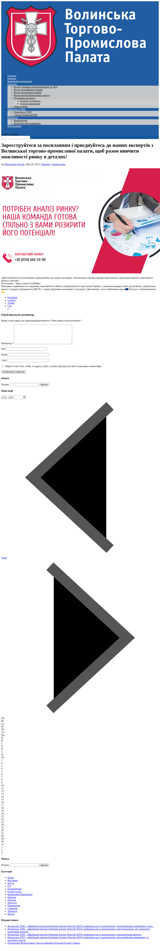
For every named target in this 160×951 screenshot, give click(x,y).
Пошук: (5, 384)
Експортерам (14, 888)
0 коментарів (58, 164)
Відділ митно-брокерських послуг (32, 95)
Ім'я (3, 348)
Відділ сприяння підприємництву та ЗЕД (36, 87)
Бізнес (11, 877)
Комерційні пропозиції (20, 81)
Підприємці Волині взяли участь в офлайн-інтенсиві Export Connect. (44, 943)
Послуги (12, 84)
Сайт (4, 360)
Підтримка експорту (24, 98)
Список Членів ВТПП (25, 115)
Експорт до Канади (30, 101)
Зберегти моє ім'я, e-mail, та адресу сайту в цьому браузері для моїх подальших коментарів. (53, 366)
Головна (12, 75)
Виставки (13, 880)
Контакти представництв (27, 123)
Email (4, 354)
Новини (12, 78)
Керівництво (20, 120)
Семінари (13, 908)
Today (4, 558)
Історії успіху (15, 891)
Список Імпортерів (30, 103)
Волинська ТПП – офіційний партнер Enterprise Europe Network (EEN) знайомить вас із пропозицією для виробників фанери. (75, 934)
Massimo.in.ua (27, 948)
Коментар (7, 343)
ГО (9, 886)
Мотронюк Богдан (15, 164)
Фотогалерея (14, 126)
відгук (11, 883)
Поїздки (12, 900)
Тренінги (12, 911)
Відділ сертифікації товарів (28, 89)
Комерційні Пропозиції (20, 894)
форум (11, 914)
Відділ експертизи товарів (28, 92)
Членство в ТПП (16, 109)
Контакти (13, 117)
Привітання (14, 905)
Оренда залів (21, 106)
